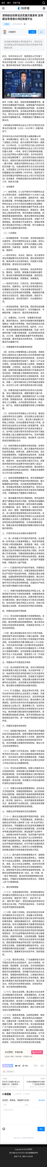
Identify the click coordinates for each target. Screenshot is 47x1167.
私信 (41, 32)
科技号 (29, 1149)
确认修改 (42, 1100)
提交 (41, 1129)
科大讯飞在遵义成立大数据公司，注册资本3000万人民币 (11, 1084)
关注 (33, 32)
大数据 (6, 24)
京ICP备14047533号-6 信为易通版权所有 (23, 1153)
